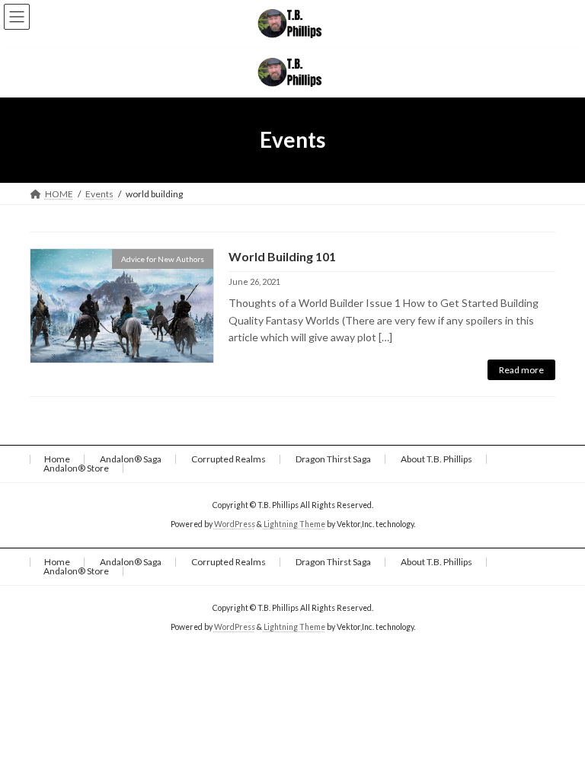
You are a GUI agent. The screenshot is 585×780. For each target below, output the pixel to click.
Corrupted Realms (228, 459)
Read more (521, 370)
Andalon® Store (76, 468)
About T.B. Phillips (436, 459)
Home (57, 459)
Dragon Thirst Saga (333, 459)
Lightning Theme (294, 524)
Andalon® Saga (130, 459)
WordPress (234, 524)
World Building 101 (282, 256)
